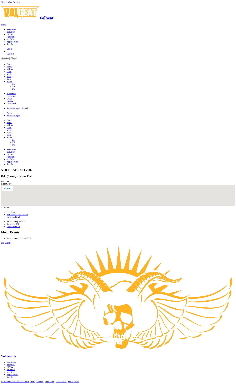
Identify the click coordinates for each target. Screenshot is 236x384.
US (13, 86)
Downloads (12, 103)
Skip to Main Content (10, 2)
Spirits (9, 81)
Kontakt (39, 381)
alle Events (6, 243)
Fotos (9, 76)
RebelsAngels (13, 115)
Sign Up (10, 54)
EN (13, 84)
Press (32, 381)
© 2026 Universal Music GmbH (15, 381)
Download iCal (13, 217)
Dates (9, 71)
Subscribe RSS (13, 224)
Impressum (49, 381)
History (10, 101)
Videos (10, 69)
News (9, 66)
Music (9, 74)
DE (13, 89)
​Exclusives (11, 96)
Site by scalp (73, 381)
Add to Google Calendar (17, 214)
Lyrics (9, 98)
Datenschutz (61, 381)
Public (9, 113)
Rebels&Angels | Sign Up (18, 108)
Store (9, 79)
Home (9, 64)
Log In (9, 49)
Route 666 (11, 93)
